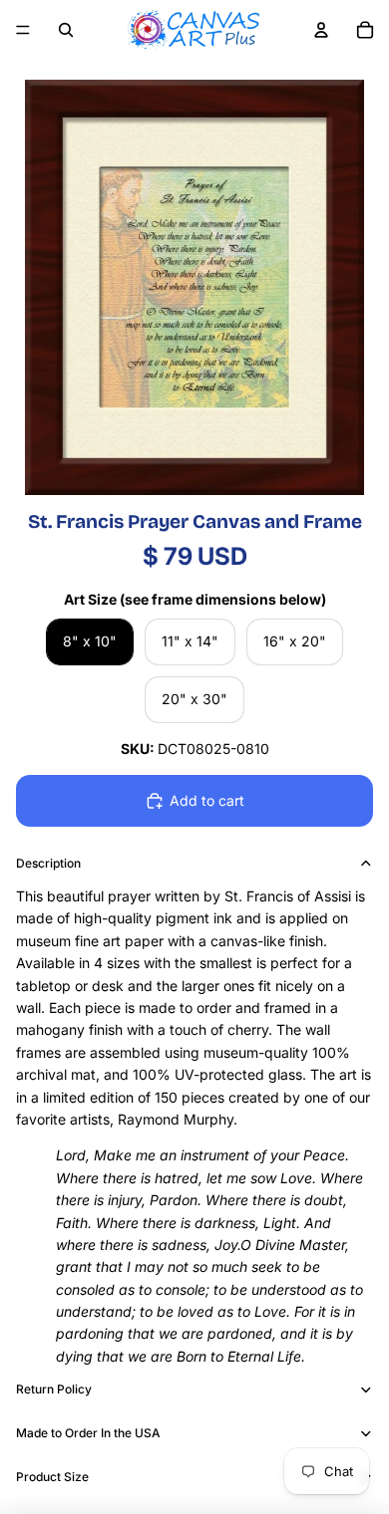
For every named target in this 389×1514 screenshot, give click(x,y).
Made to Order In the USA (88, 1432)
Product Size (52, 1476)
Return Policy (54, 1389)
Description (48, 863)
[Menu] (23, 30)
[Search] (66, 30)
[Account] (321, 30)
